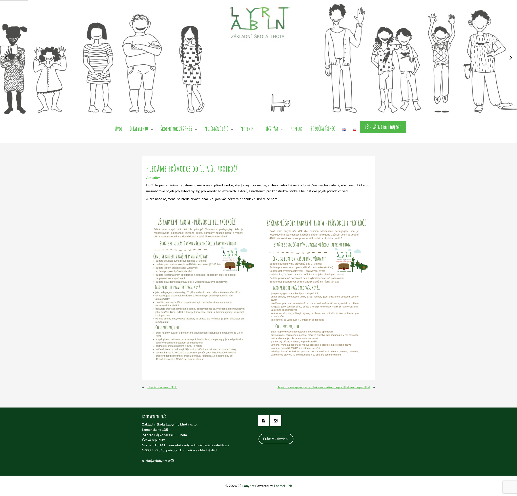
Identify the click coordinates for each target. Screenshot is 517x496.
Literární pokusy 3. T (162, 387)
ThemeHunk (283, 486)
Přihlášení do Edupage (383, 127)
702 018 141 (156, 445)
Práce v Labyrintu (276, 439)
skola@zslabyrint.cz (156, 461)
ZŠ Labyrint (246, 486)
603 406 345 (155, 450)
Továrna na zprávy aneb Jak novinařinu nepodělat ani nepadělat (323, 387)
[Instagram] (277, 421)
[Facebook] (264, 421)
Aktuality (153, 178)
